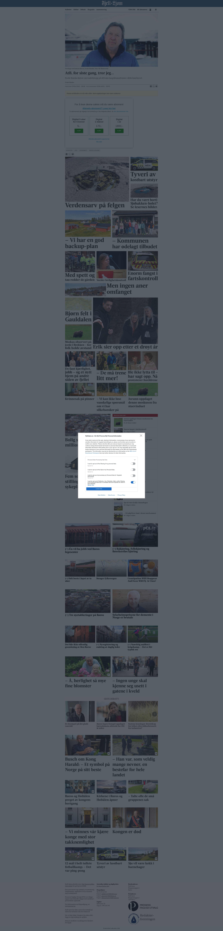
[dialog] (111, 465)
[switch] (133, 463)
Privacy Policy (121, 495)
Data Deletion (101, 495)
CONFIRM (99, 488)
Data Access (111, 495)
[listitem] (111, 460)
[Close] (141, 436)
